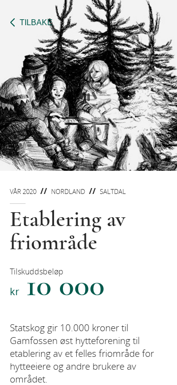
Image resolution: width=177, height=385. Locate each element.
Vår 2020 (23, 191)
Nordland (68, 191)
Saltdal (113, 191)
